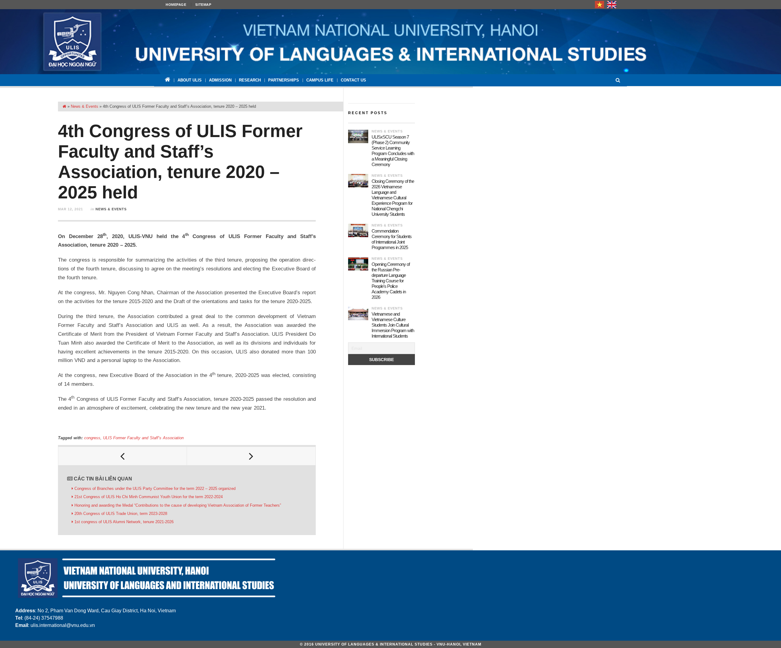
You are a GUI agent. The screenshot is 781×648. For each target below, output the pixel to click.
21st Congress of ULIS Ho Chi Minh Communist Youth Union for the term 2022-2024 (148, 496)
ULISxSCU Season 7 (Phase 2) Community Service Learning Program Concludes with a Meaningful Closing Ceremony (393, 150)
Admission (220, 80)
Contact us (353, 80)
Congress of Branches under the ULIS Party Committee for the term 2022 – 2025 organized (155, 488)
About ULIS (190, 80)
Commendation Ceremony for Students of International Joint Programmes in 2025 (392, 239)
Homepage (176, 4)
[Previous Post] (122, 456)
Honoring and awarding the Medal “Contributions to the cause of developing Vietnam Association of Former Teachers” (177, 505)
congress (92, 438)
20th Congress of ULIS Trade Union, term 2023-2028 (120, 513)
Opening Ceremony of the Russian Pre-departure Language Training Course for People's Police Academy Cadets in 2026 (391, 281)
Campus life (319, 80)
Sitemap (203, 4)
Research (250, 80)
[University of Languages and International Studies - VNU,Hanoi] (390, 41)
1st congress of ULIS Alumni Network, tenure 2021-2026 (124, 521)
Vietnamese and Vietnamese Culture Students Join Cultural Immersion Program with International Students (393, 324)
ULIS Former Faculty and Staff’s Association (143, 438)
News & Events (84, 106)
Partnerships (283, 80)
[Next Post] (251, 456)
